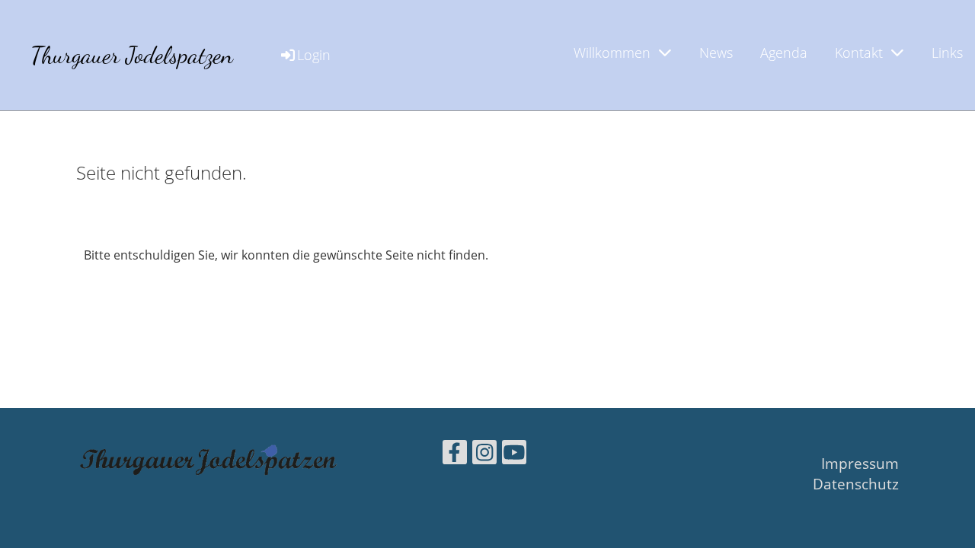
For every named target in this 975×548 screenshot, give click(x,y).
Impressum (860, 463)
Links (947, 52)
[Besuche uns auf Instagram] (484, 454)
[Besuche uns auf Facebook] (455, 454)
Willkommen (612, 52)
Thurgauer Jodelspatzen (131, 54)
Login (314, 55)
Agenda (783, 52)
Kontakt (859, 52)
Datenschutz (856, 483)
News (716, 52)
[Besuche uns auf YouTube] (514, 454)
